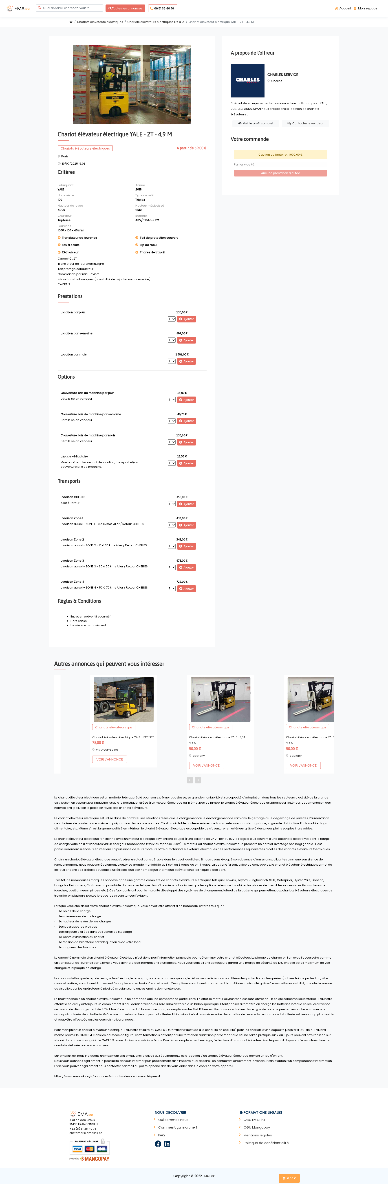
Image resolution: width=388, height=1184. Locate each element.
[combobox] (69, 7)
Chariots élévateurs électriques (100, 22)
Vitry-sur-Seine (71, 749)
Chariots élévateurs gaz (78, 727)
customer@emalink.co (86, 1133)
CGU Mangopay (257, 1127)
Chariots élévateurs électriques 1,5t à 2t (155, 22)
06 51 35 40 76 (164, 8)
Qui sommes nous (173, 1119)
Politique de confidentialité (266, 1142)
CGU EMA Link (254, 1119)
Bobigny (163, 756)
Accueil (345, 8)
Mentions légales (258, 1135)
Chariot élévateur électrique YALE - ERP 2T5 (88, 737)
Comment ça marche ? (178, 1127)
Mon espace (367, 8)
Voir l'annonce (74, 759)
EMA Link (209, 1176)
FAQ (161, 1135)
